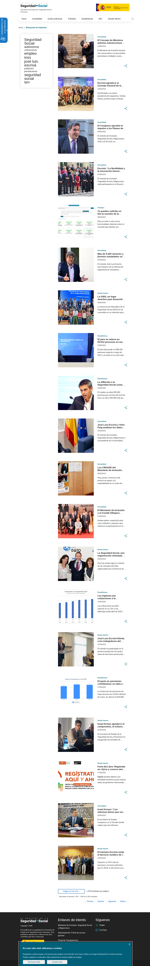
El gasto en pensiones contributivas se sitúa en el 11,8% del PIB (111, 684)
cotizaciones (30, 50)
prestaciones (30, 71)
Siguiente (112, 901)
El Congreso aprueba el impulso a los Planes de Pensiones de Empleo (110, 128)
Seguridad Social (32, 41)
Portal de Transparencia (68, 940)
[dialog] (75, 954)
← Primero (89, 901)
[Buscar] (132, 18)
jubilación (29, 68)
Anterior (101, 901)
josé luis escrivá (31, 63)
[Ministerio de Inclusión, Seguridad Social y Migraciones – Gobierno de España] (112, 7)
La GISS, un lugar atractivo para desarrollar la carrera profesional (111, 299)
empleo (30, 53)
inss (27, 57)
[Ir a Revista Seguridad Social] (37, 5)
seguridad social (32, 77)
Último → (124, 901)
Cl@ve (100, 777)
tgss (27, 82)
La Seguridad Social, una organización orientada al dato (111, 556)
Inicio (21, 28)
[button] (125, 65)
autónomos (31, 46)
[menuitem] (24, 19)
